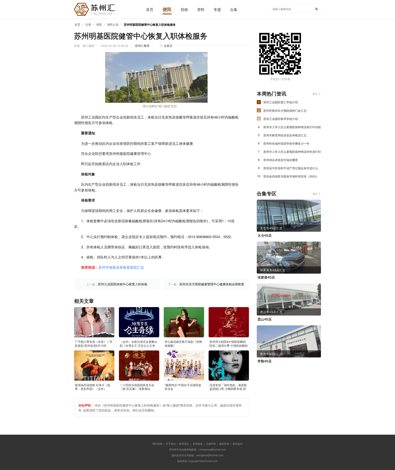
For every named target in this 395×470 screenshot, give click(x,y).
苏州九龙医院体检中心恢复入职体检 (122, 284)
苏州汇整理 (142, 45)
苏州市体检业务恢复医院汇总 (121, 267)
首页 (77, 24)
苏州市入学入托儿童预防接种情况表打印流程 (292, 127)
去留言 (168, 46)
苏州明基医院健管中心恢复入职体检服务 (150, 24)
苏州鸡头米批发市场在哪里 (280, 160)
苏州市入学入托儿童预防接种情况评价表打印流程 (292, 153)
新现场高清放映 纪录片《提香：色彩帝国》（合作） (92, 387)
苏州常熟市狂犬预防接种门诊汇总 (285, 110)
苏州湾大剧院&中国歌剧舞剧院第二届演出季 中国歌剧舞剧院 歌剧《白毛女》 (228, 345)
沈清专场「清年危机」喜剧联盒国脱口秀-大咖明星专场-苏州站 (228, 388)
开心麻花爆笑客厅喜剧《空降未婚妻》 (183, 343)
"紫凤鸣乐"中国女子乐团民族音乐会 (183, 387)
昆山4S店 (265, 319)
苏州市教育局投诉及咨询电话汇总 (285, 135)
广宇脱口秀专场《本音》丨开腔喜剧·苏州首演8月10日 (93, 343)
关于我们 (171, 443)
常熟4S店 (265, 361)
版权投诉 (224, 443)
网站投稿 (157, 443)
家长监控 (238, 443)
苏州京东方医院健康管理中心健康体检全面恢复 (211, 284)
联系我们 (184, 443)
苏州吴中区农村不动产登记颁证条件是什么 (290, 168)
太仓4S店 (265, 235)
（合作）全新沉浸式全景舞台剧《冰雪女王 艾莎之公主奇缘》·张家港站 (138, 345)
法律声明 (211, 443)
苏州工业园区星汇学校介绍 (280, 102)
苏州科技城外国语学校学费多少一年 (286, 143)
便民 (99, 24)
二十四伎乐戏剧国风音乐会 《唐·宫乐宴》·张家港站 (137, 387)
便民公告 (113, 24)
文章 (88, 24)
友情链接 (197, 443)
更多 (315, 94)
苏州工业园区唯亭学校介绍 (280, 119)
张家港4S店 (266, 277)
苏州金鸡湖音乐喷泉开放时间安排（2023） (291, 176)
